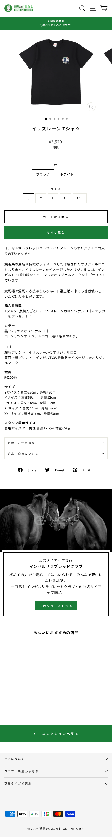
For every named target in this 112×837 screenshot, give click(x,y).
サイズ (56, 189)
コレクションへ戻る (60, 733)
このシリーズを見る (56, 605)
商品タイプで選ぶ (18, 783)
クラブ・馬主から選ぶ (21, 771)
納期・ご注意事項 (21, 443)
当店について (14, 759)
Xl (65, 197)
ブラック (43, 174)
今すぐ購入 (56, 232)
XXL (80, 197)
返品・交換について (23, 453)
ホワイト (67, 174)
